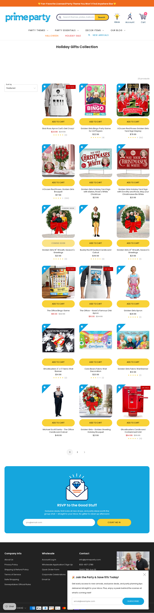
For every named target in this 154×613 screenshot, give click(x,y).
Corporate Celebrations (54, 574)
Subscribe (133, 601)
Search (101, 17)
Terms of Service (13, 574)
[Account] (129, 18)
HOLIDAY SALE (73, 35)
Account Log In (49, 559)
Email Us (46, 579)
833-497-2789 (86, 564)
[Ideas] (117, 19)
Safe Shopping (12, 579)
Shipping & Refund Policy (17, 569)
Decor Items (93, 30)
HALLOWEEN (52, 35)
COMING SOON (58, 243)
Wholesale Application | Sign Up (57, 564)
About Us (9, 559)
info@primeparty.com (90, 559)
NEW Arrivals (101, 35)
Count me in (114, 522)
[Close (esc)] (144, 575)
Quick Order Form (50, 569)
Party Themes (37, 30)
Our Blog (116, 30)
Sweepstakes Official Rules (18, 584)
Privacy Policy (11, 564)
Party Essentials (65, 30)
